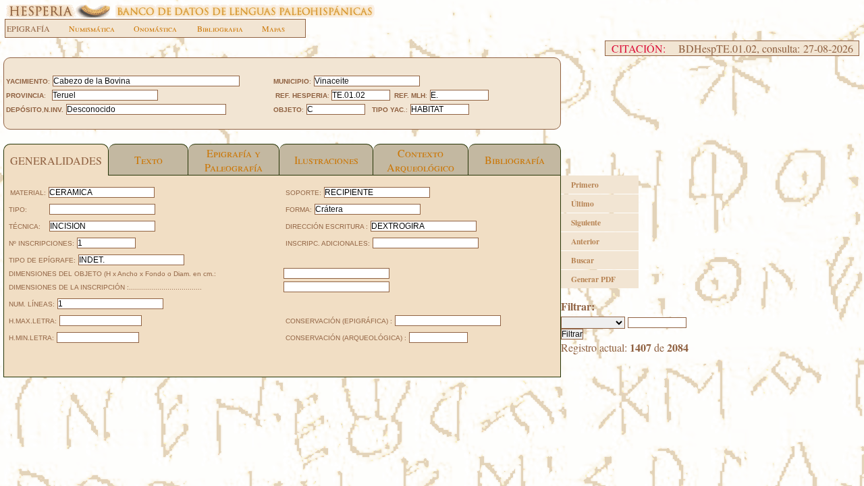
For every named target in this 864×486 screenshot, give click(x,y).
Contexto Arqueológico (420, 160)
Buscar (582, 260)
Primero (585, 184)
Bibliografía (515, 160)
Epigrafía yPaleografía (234, 160)
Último (582, 203)
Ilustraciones (326, 160)
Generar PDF (593, 279)
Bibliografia (220, 28)
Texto (148, 160)
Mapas (273, 28)
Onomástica (155, 28)
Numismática (92, 28)
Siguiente (586, 222)
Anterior (585, 241)
